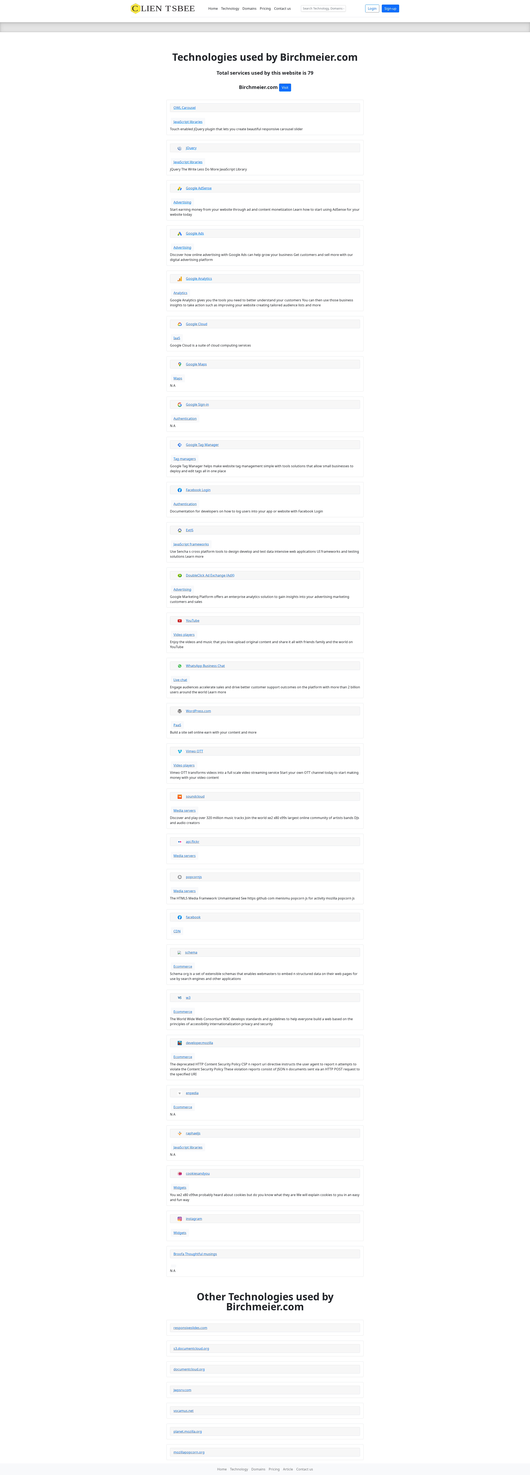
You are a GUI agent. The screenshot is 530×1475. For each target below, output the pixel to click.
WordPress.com (198, 711)
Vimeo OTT (194, 751)
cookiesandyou (198, 1173)
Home (213, 8)
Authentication (185, 418)
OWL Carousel (184, 107)
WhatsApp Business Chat (205, 665)
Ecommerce (182, 966)
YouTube (192, 620)
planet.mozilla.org (187, 1431)
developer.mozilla (199, 1043)
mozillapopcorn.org (189, 1452)
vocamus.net (183, 1410)
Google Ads (195, 233)
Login (372, 8)
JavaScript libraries (187, 121)
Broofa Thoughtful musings (195, 1254)
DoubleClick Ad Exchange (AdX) (210, 575)
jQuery (191, 148)
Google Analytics (199, 278)
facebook (193, 917)
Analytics (180, 293)
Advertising (182, 202)
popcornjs (194, 877)
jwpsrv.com (182, 1390)
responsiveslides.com (190, 1327)
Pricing (265, 8)
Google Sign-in (197, 404)
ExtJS (189, 530)
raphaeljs (193, 1133)
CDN (177, 931)
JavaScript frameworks (191, 544)
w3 (188, 997)
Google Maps (196, 364)
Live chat (180, 680)
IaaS (176, 338)
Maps (177, 378)
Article (288, 1469)
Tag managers (184, 458)
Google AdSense (199, 188)
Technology (230, 8)
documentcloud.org (189, 1369)
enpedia (192, 1093)
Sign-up (390, 8)
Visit (285, 87)
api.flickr (192, 841)
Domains (249, 8)
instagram (194, 1218)
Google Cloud (196, 324)
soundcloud (195, 796)
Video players (184, 634)
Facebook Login (198, 490)
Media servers (184, 810)
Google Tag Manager (202, 444)
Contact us (282, 8)
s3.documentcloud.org (191, 1348)
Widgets (179, 1187)
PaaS (177, 725)
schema (191, 952)
